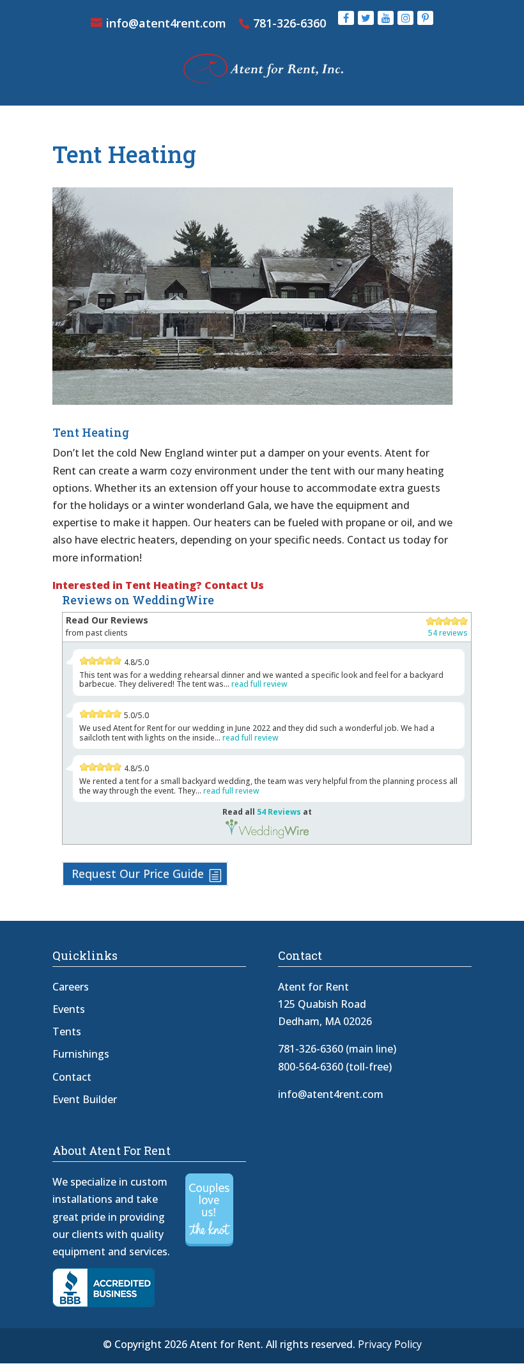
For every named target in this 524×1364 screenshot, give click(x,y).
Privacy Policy (390, 1344)
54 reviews (448, 632)
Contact (71, 1077)
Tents (66, 1031)
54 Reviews (279, 811)
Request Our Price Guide (138, 873)
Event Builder (84, 1099)
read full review (259, 683)
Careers (70, 987)
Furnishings (80, 1054)
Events (68, 1009)
